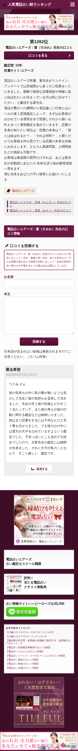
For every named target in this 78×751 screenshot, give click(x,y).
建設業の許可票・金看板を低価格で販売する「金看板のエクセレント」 (38, 642)
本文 (7, 294)
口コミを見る (38, 55)
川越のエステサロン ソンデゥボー (26, 636)
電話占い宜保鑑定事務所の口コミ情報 (28, 647)
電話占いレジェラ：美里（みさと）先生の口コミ (40, 210)
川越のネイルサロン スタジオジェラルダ (30, 632)
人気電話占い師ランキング (29, 4)
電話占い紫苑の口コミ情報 (22, 659)
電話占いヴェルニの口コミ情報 (25, 651)
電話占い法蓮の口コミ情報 (22, 668)
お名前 (9, 276)
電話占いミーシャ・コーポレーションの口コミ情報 (36, 655)
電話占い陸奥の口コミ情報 (22, 663)
